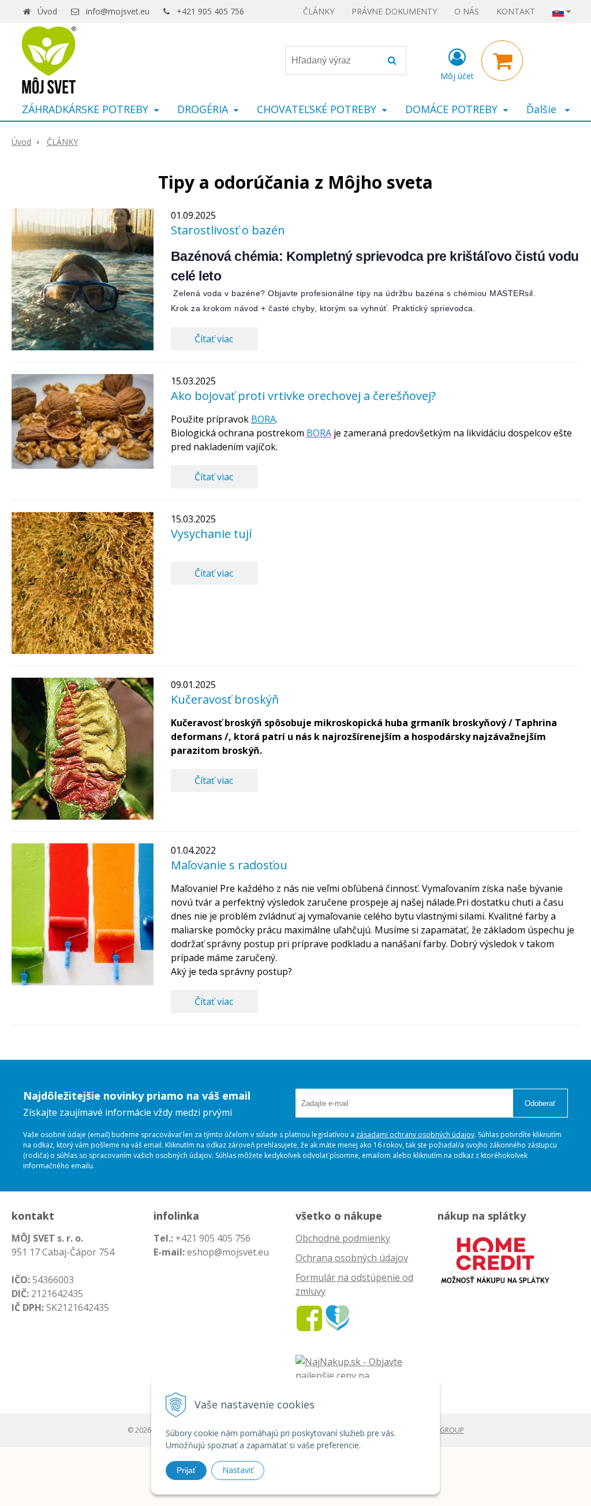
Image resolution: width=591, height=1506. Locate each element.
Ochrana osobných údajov (352, 1257)
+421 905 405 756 (210, 11)
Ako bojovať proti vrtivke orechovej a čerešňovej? (303, 395)
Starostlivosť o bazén (228, 230)
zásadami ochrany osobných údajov (415, 1134)
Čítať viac (213, 338)
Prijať (186, 1470)
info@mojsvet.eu (117, 11)
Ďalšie (542, 109)
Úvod (47, 11)
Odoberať (540, 1103)
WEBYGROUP (442, 1430)
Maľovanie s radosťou (229, 865)
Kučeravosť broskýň (225, 699)
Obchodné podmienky (343, 1238)
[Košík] (502, 60)
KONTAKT (515, 11)
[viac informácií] (495, 1259)
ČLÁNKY (318, 11)
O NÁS (466, 11)
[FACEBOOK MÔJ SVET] (309, 1317)
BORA (263, 419)
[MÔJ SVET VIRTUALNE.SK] (337, 1317)
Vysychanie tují (211, 533)
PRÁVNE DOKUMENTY (394, 11)
